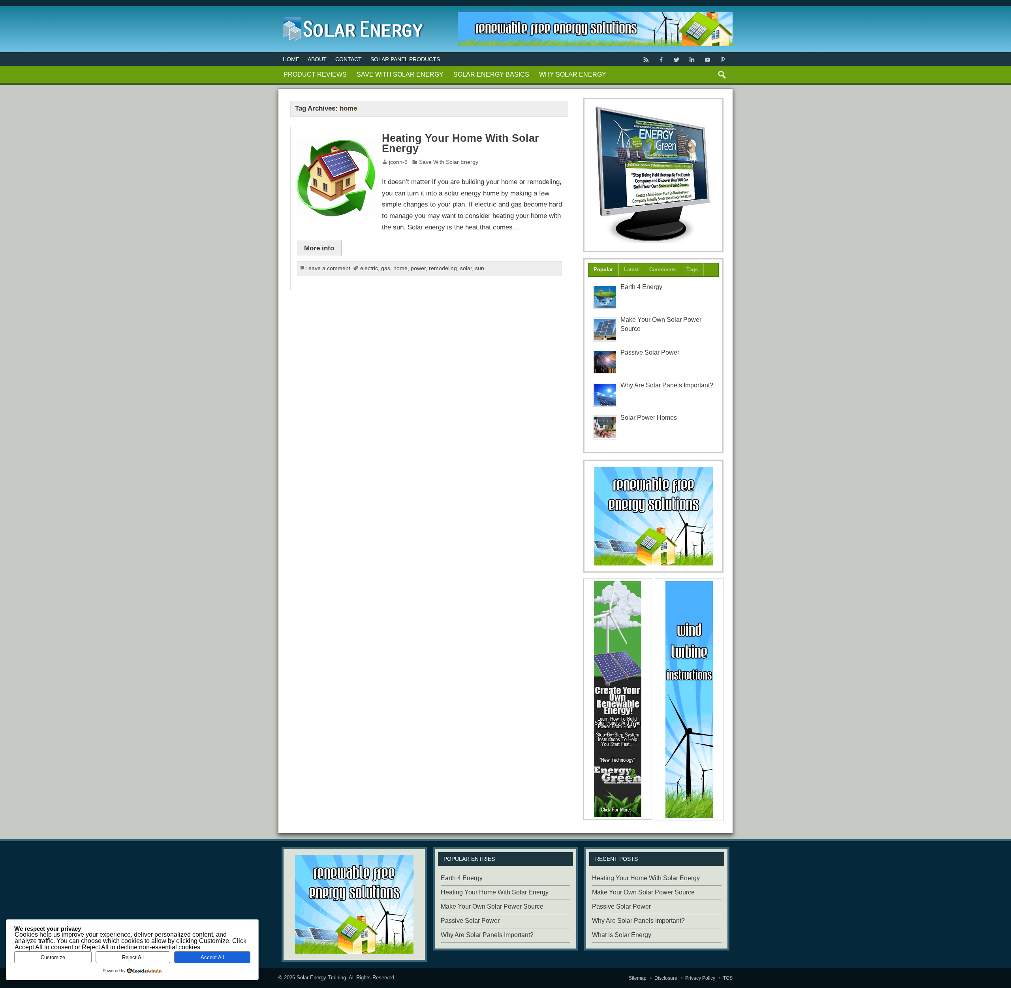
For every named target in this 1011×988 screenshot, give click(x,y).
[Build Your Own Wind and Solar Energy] (653, 175)
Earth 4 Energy (641, 287)
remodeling (443, 268)
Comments (662, 269)
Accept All (212, 957)
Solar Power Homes (648, 417)
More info (319, 248)
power (418, 268)
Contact (348, 59)
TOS (728, 978)
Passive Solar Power (649, 352)
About (317, 59)
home (400, 268)
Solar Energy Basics (491, 74)
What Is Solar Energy (621, 935)
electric (369, 268)
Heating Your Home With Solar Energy (460, 143)
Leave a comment (327, 268)
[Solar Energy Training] (351, 15)
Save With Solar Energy (400, 74)
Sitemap (637, 978)
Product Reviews (315, 74)
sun (479, 268)
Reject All (133, 957)
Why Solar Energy (572, 74)
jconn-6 (398, 162)
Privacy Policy (700, 978)
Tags (692, 269)
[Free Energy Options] (653, 516)
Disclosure (665, 978)
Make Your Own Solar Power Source (492, 906)
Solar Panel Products (405, 59)
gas (385, 268)
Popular (603, 269)
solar (466, 268)
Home (291, 59)
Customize (53, 957)
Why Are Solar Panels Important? (666, 385)
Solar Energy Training (321, 977)
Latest (631, 269)
